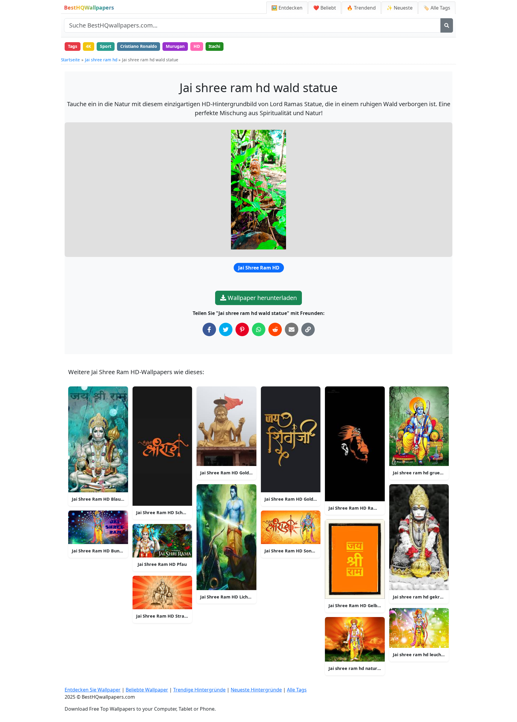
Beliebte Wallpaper (147, 689)
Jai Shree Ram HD (258, 267)
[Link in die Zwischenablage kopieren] (308, 329)
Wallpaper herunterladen (261, 298)
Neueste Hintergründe (256, 689)
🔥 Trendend (361, 7)
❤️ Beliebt (324, 7)
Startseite (70, 60)
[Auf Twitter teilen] (225, 329)
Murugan (175, 46)
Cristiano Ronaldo (138, 46)
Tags (72, 46)
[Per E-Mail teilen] (291, 329)
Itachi (214, 46)
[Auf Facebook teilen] (209, 329)
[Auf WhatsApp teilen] (258, 329)
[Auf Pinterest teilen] (242, 329)
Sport (105, 46)
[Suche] (446, 25)
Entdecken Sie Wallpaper (93, 689)
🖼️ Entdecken (286, 7)
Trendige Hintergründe (199, 689)
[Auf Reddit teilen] (275, 329)
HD (197, 46)
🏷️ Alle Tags (436, 7)
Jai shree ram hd (101, 60)
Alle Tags (297, 689)
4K (88, 46)
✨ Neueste (400, 7)
